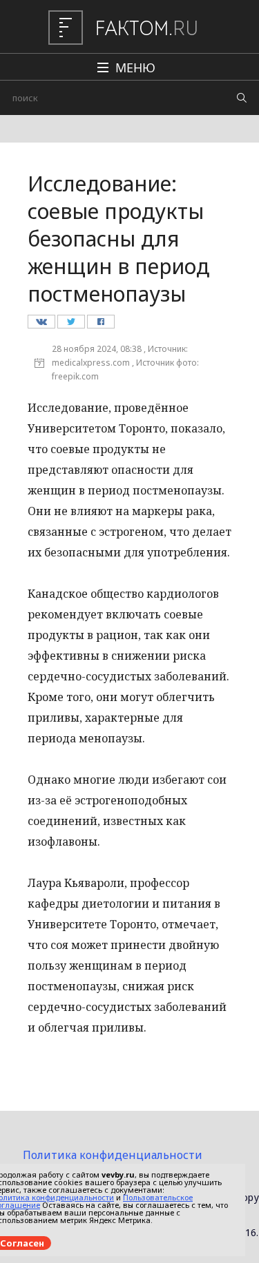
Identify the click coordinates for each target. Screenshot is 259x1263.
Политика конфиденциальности (112, 1154)
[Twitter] (70, 325)
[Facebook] (100, 325)
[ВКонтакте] (41, 325)
